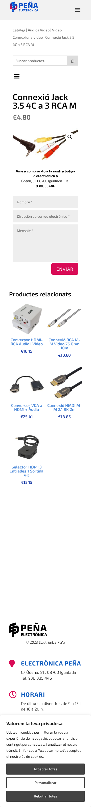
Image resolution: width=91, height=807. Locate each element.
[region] (45, 761)
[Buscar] (72, 61)
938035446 (45, 186)
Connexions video (28, 37)
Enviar (64, 269)
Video (57, 30)
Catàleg (19, 30)
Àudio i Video (39, 30)
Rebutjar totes (45, 796)
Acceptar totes (45, 769)
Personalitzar (46, 782)
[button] (69, 136)
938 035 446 (40, 678)
